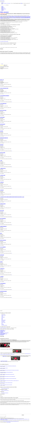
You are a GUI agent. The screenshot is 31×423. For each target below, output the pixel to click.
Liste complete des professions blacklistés (4, 41)
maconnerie (2, 3)
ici (11, 86)
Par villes (2, 8)
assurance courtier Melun (2, 333)
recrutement (1, 419)
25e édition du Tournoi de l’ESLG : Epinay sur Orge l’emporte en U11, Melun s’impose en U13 (9, 380)
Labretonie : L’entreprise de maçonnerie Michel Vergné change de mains (7, 374)
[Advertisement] (15, 58)
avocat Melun (1, 331)
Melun (21, 3)
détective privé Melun (2, 334)
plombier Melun (1, 332)
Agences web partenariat (5, 419)
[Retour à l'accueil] (2, 0)
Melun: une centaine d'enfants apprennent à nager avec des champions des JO (7, 376)
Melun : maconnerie (4, 12)
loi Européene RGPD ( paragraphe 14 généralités (15, 18)
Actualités (2, 9)
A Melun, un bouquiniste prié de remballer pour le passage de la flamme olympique (8, 378)
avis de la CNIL (13, 17)
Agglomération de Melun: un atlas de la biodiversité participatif (6, 382)
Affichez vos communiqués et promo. (5, 390)
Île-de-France (5, 3)
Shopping (2, 7)
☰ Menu (2, 10)
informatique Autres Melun (2, 330)
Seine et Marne (8, 3)
